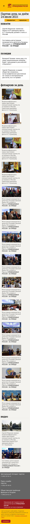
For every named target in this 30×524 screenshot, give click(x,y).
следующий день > (23, 20)
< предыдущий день (10, 20)
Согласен (6, 521)
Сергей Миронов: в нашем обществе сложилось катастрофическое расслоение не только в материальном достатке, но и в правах (14, 73)
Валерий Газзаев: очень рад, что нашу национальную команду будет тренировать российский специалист (14, 61)
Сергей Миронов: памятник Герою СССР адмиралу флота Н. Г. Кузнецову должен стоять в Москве (14, 31)
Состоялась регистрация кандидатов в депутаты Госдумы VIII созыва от (15, 43)
